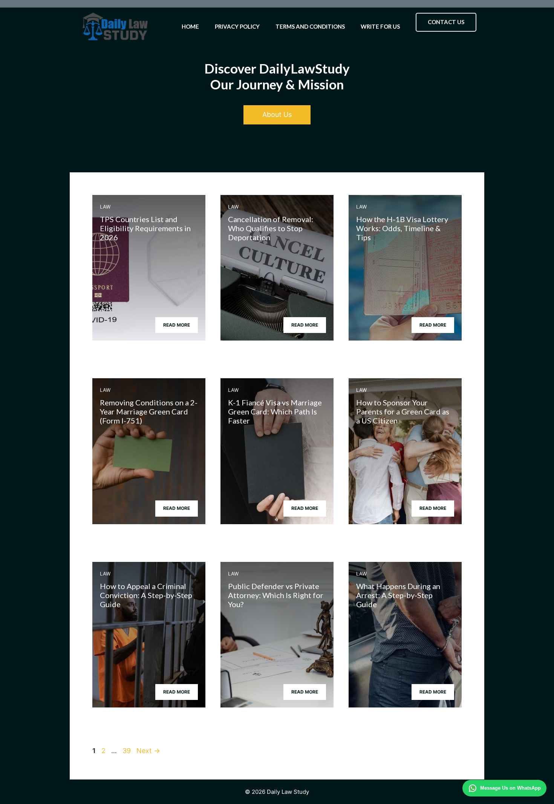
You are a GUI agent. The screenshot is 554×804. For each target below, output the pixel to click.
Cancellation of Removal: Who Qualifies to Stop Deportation (270, 228)
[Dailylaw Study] (115, 26)
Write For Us (380, 26)
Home (190, 26)
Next (148, 751)
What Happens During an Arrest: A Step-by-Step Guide (398, 595)
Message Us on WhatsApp (510, 788)
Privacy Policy (237, 26)
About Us (277, 114)
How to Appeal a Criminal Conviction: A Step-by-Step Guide (146, 595)
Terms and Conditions (310, 26)
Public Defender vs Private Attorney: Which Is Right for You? (275, 595)
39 (127, 751)
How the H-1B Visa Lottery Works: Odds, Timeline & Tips (402, 228)
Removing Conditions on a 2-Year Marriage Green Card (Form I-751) (148, 411)
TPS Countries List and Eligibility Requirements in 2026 (145, 228)
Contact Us (446, 21)
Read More (176, 325)
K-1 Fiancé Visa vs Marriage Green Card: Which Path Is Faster (275, 411)
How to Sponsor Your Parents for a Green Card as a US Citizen (402, 411)
